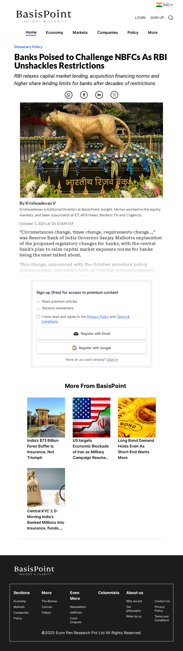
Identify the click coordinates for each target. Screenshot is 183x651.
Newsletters (78, 607)
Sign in (112, 359)
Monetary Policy (28, 46)
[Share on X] (114, 95)
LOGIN (140, 17)
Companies (21, 612)
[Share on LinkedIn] (99, 95)
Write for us (133, 616)
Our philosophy (133, 608)
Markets (19, 607)
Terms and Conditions (162, 618)
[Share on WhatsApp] (68, 95)
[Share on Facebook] (84, 95)
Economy (20, 601)
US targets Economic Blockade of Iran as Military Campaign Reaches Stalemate (91, 452)
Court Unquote (75, 620)
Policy (18, 618)
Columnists (108, 592)
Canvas (47, 607)
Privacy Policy (98, 317)
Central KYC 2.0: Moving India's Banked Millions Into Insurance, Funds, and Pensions (45, 522)
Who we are (134, 601)
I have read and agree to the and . (85, 319)
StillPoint (76, 612)
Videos (46, 612)
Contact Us (162, 601)
